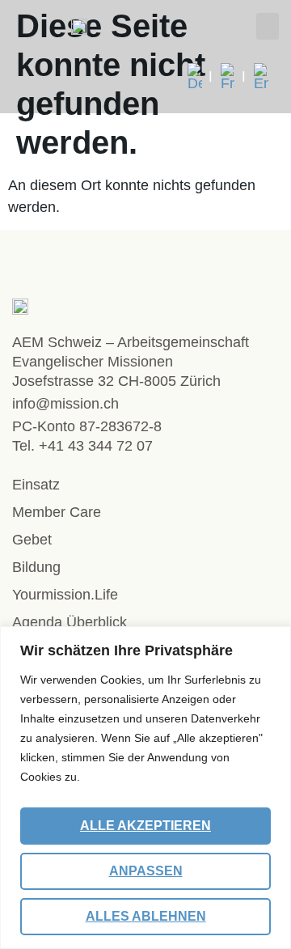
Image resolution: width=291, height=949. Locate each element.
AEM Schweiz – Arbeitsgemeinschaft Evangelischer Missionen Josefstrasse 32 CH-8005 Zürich (130, 361)
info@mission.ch (65, 404)
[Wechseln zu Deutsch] (200, 77)
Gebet (32, 540)
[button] (267, 26)
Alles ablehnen (146, 916)
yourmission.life (65, 595)
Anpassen (146, 871)
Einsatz (36, 485)
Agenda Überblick (69, 622)
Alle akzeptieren (145, 825)
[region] (145, 787)
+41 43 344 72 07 (96, 446)
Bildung (36, 567)
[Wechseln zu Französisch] (233, 77)
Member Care (56, 512)
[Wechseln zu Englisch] (261, 77)
